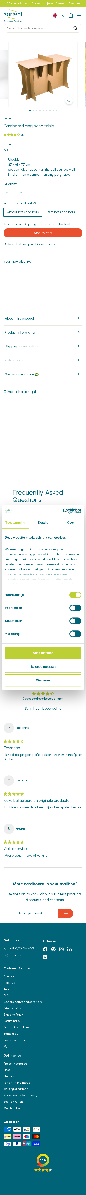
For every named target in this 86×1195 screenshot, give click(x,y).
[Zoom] (69, 100)
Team (7, 989)
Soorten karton (13, 1101)
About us (74, 3)
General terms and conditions (23, 1002)
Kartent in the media (17, 1082)
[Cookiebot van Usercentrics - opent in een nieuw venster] (63, 511)
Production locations (16, 1040)
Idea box (9, 1076)
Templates (11, 1033)
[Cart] (71, 15)
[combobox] (43, 28)
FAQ (6, 995)
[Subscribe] (65, 913)
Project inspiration (15, 1063)
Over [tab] (70, 522)
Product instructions (16, 1027)
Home (7, 118)
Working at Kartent (16, 1089)
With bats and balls (61, 212)
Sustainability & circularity (20, 1095)
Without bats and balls (23, 212)
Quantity (10, 184)
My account (11, 1046)
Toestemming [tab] (15, 522)
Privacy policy (12, 1008)
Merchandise (12, 1108)
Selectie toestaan (43, 666)
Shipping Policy (13, 1014)
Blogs (7, 1070)
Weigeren (43, 680)
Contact (61, 3)
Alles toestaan (43, 653)
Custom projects (42, 3)
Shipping (30, 224)
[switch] (75, 608)
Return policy (12, 1021)
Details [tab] (43, 522)
